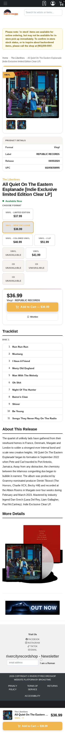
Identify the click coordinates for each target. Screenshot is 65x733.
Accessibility (32, 696)
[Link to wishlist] (44, 4)
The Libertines (18, 58)
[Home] (11, 12)
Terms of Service (32, 688)
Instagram (33, 643)
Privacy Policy (12, 688)
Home (5, 58)
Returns (52, 686)
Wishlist (34, 317)
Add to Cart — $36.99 (34, 306)
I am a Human (47, 663)
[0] (61, 4)
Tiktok (33, 646)
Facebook (34, 639)
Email (33, 650)
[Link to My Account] (53, 4)
